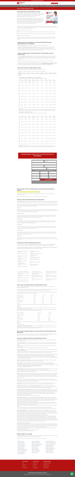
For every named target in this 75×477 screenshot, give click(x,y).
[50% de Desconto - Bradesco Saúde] (21, 3)
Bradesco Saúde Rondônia (49, 445)
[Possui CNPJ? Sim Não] (50, 161)
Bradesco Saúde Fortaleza (21, 453)
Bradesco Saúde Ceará (21, 448)
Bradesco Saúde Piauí (35, 452)
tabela (19, 69)
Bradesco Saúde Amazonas (22, 445)
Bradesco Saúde (30, 18)
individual (38, 193)
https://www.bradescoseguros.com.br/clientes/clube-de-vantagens (32, 365)
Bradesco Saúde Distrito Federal (22, 449)
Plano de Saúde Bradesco (21, 435)
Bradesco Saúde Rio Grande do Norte (51, 442)
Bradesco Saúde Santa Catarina (50, 448)
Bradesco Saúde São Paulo (50, 449)
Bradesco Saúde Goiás (21, 452)
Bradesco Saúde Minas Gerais (36, 445)
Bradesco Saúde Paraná (35, 449)
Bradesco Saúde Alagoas (21, 442)
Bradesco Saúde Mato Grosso (36, 442)
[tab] (20, 73)
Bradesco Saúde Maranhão (35, 441)
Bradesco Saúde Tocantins (49, 452)
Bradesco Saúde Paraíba (35, 448)
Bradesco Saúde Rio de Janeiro (50, 441)
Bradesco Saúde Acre (21, 441)
